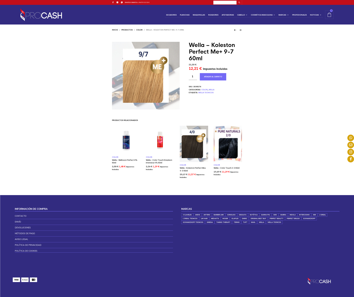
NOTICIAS (314, 15)
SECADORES (171, 15)
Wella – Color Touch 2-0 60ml (227, 168)
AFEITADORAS (228, 15)
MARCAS (282, 15)
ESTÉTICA (254, 215)
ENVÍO (18, 221)
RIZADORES (213, 15)
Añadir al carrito (213, 77)
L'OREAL (322, 215)
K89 (314, 215)
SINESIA (210, 222)
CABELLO (241, 15)
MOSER (225, 219)
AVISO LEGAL (21, 239)
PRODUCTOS (127, 30)
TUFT (245, 222)
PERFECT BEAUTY (276, 219)
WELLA (211, 90)
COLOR (139, 30)
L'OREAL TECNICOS (190, 219)
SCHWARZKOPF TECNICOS (193, 222)
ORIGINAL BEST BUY (258, 219)
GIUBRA (283, 215)
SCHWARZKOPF (309, 219)
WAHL (253, 222)
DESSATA (242, 215)
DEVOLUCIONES (23, 227)
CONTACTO (20, 216)
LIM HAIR (204, 219)
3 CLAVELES (187, 215)
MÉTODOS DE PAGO (25, 233)
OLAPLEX (234, 219)
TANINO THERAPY (223, 222)
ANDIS (197, 215)
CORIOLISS (231, 215)
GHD (275, 215)
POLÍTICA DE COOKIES (26, 251)
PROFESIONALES (299, 15)
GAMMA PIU (265, 215)
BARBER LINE (219, 215)
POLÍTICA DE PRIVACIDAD (28, 245)
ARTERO (207, 215)
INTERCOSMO (304, 215)
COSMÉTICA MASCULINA (262, 15)
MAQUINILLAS (199, 15)
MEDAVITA (215, 219)
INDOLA (293, 215)
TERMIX (237, 222)
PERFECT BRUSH (293, 219)
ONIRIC (244, 219)
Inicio (115, 30)
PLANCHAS (185, 15)
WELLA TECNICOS (206, 93)
